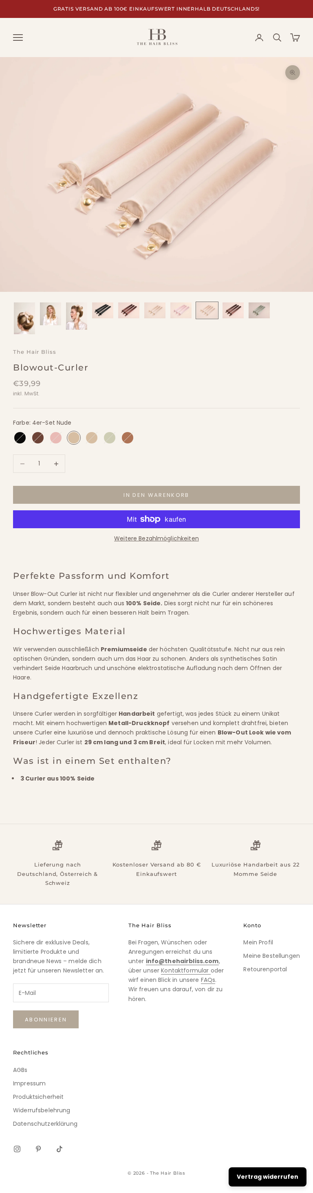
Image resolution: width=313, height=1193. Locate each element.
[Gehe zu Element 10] (259, 310)
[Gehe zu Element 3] (76, 316)
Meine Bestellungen (271, 956)
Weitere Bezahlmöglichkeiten (156, 538)
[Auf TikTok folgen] (59, 1149)
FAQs (208, 980)
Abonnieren (46, 1019)
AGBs (20, 1070)
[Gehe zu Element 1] (24, 318)
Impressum (29, 1083)
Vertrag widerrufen (267, 1177)
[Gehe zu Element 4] (102, 310)
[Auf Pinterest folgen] (38, 1149)
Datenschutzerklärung (45, 1124)
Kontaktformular (185, 970)
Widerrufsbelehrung (42, 1110)
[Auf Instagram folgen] (17, 1149)
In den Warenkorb (156, 495)
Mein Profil (258, 942)
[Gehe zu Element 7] (181, 310)
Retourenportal (265, 969)
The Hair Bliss (34, 351)
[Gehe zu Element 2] (50, 314)
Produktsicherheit (38, 1097)
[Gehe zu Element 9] (233, 310)
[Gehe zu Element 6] (154, 310)
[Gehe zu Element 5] (128, 310)
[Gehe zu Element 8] (207, 310)
